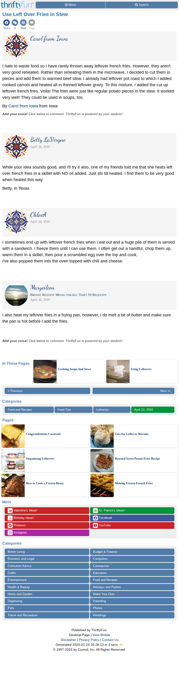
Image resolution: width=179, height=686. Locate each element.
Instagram (20, 532)
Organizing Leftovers (40, 458)
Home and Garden (20, 594)
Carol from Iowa (23, 106)
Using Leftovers (141, 369)
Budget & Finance (105, 551)
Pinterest (19, 525)
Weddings (99, 615)
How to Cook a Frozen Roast (44, 483)
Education (100, 573)
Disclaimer (68, 640)
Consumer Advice (19, 566)
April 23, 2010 (143, 409)
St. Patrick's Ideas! (109, 511)
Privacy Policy (89, 640)
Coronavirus (101, 566)
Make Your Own (103, 594)
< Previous (15, 391)
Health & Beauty (19, 587)
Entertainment (17, 580)
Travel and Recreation (22, 615)
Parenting (99, 601)
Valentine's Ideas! (22, 511)
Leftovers (102, 409)
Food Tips (64, 409)
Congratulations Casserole (43, 434)
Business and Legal (21, 558)
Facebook (105, 518)
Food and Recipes (20, 409)
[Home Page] (17, 3)
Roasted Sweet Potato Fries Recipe (137, 458)
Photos (98, 608)
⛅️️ (122, 644)
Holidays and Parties (107, 587)
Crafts (12, 573)
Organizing (15, 601)
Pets (11, 608)
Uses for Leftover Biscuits (131, 434)
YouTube (104, 525)
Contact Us (110, 640)
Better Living (16, 551)
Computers (100, 558)
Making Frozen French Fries (134, 483)
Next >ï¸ (165, 391)
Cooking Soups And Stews (74, 369)
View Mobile (101, 635)
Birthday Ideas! (21, 518)
